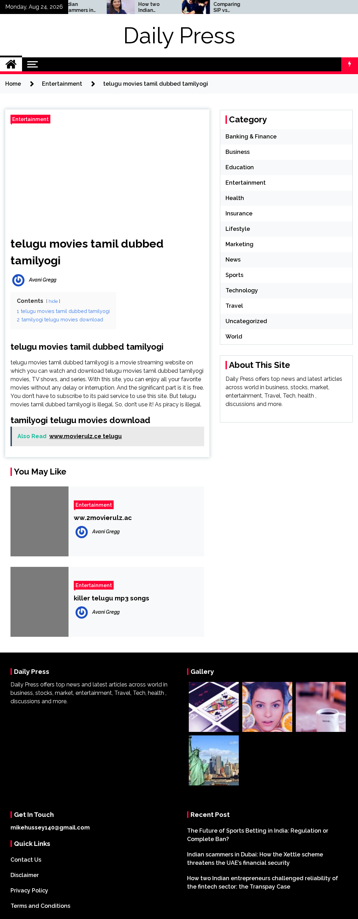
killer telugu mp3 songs (111, 598)
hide (53, 301)
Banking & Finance (251, 136)
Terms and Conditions (40, 906)
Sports (234, 275)
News (233, 259)
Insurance (238, 213)
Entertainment (30, 119)
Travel (234, 305)
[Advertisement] (107, 178)
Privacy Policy (29, 890)
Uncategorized (246, 321)
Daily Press (179, 35)
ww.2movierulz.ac (103, 517)
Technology (241, 290)
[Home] (11, 64)
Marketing (239, 244)
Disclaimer (24, 875)
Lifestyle (237, 229)
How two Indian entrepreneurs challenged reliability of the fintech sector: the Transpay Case (141, 7)
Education (239, 167)
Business (237, 152)
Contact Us (25, 859)
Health (234, 198)
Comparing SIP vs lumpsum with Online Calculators (214, 7)
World (233, 336)
